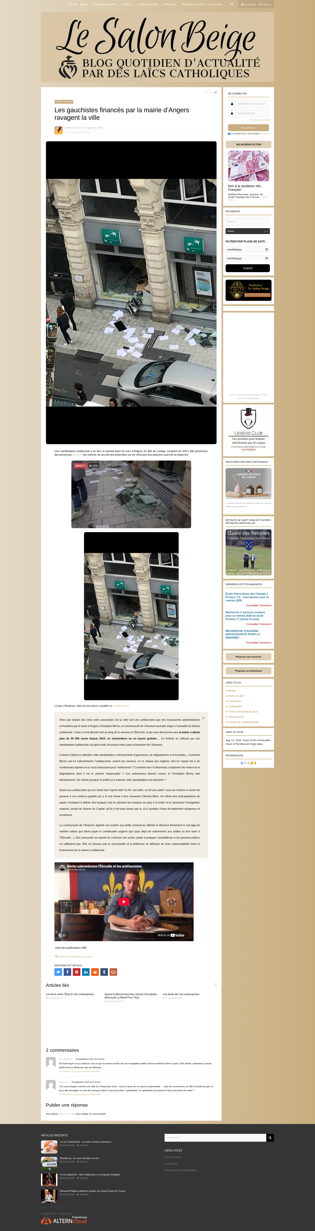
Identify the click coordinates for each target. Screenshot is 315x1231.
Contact (127, 4)
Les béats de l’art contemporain (181, 994)
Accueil (72, 4)
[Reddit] (95, 972)
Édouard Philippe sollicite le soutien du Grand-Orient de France (93, 1191)
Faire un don (236, 695)
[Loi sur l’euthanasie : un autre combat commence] (49, 1152)
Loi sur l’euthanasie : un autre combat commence (85, 1141)
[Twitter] (58, 972)
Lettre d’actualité (147, 4)
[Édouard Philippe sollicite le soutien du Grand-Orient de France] (49, 1201)
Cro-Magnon (65, 1059)
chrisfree (63, 1082)
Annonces (170, 4)
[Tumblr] (104, 972)
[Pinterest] (76, 972)
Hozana (256, 398)
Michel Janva (74, 128)
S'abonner (171, 1163)
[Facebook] (67, 972)
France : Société (63, 102)
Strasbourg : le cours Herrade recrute (79, 1158)
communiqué (120, 705)
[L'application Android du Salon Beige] (255, 763)
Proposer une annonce (248, 656)
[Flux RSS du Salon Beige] (252, 763)
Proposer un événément (248, 670)
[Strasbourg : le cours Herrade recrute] (49, 1169)
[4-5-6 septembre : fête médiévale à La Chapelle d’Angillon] (49, 1185)
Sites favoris (236, 716)
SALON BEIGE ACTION (248, 144)
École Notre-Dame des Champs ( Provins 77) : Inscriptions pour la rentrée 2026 (247, 597)
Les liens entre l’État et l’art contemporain (70, 994)
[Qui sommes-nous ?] (242, 763)
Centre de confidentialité (243, 722)
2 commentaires (72, 132)
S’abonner (234, 701)
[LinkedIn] (86, 972)
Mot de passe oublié (259, 120)
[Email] (113, 972)
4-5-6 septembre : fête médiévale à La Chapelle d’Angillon (90, 1174)
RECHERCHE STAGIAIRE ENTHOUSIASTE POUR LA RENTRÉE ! (243, 634)
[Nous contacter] (245, 763)
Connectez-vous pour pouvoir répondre (79, 1071)
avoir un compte (67, 1113)
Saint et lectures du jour (243, 711)
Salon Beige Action (105, 4)
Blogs (83, 4)
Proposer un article (193, 4)
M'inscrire (265, 134)
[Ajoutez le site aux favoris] (248, 763)
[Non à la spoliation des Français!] (248, 180)
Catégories (235, 706)
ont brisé (77, 454)
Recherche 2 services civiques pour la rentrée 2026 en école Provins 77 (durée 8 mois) (245, 616)
